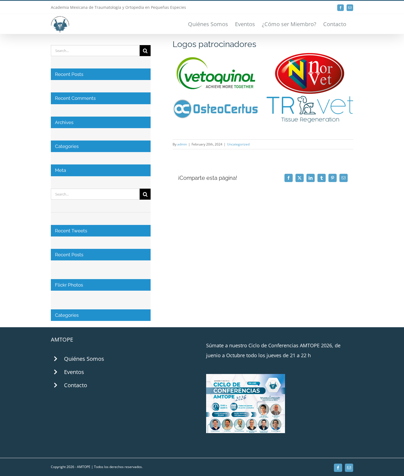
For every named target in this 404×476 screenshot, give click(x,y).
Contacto (75, 385)
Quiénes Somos (84, 358)
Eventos (74, 372)
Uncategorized (238, 144)
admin (182, 144)
